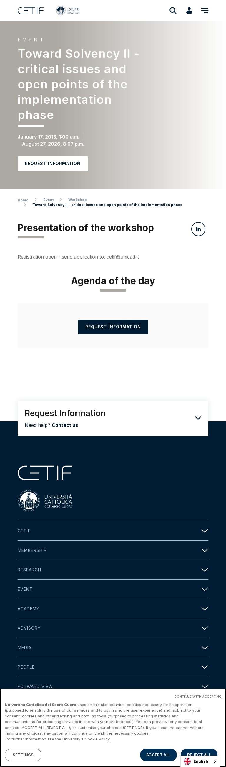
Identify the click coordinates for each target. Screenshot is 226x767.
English (201, 761)
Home (23, 200)
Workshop (77, 199)
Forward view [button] (35, 686)
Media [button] (24, 647)
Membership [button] (32, 550)
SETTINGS (23, 754)
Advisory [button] (29, 628)
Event (48, 199)
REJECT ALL (199, 754)
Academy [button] (28, 608)
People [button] (26, 666)
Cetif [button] (24, 530)
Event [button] (25, 589)
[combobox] (200, 761)
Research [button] (29, 569)
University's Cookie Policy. (86, 739)
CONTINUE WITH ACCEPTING (198, 696)
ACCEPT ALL (158, 754)
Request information (53, 163)
